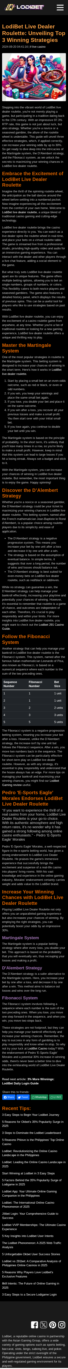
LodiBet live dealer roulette (19, 212)
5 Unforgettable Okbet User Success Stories (31, 1254)
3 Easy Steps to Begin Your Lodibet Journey (30, 1114)
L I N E (57, 1097)
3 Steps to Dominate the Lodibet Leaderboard (31, 1133)
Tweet (24, 1097)
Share (10, 1097)
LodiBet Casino (37, 1048)
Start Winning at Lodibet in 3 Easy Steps (28, 1173)
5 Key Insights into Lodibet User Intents (28, 1236)
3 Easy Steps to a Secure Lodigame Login (29, 1294)
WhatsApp (41, 1097)
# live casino (38, 46)
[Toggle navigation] (60, 7)
